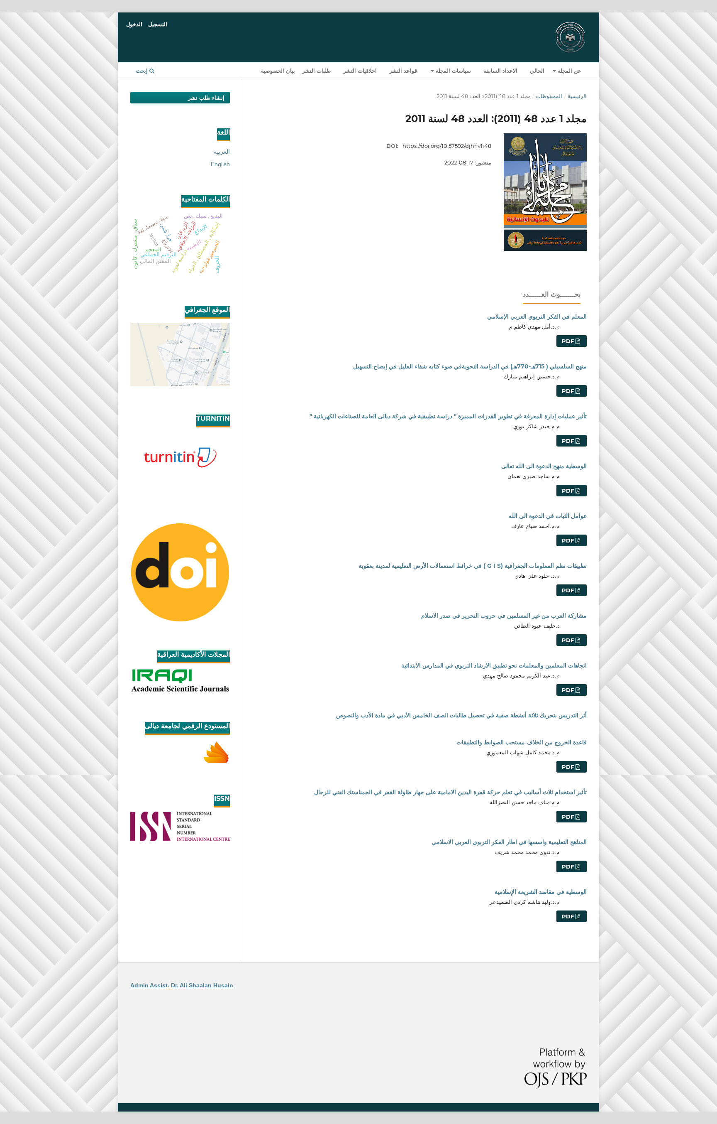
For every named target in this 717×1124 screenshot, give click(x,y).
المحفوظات (549, 96)
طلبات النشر (316, 70)
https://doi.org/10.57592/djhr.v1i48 (446, 145)
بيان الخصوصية (278, 70)
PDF (569, 341)
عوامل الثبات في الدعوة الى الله (548, 516)
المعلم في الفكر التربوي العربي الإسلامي (537, 316)
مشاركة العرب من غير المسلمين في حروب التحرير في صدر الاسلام (504, 615)
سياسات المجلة (452, 70)
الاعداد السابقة (500, 70)
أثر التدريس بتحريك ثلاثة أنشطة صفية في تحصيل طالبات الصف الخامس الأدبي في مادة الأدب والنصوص (461, 715)
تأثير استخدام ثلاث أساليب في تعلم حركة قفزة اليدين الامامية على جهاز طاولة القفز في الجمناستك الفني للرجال (450, 792)
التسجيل (157, 24)
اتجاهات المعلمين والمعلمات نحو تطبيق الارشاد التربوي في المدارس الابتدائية (494, 665)
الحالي (537, 70)
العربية (222, 151)
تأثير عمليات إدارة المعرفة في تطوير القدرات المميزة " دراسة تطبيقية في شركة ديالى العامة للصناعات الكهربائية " (448, 416)
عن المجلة (568, 70)
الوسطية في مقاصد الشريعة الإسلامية (541, 892)
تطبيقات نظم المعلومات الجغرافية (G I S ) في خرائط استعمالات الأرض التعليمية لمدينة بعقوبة (472, 565)
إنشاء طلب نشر (206, 97)
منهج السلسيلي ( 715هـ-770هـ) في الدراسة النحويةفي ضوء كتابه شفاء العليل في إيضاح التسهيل (470, 366)
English (220, 164)
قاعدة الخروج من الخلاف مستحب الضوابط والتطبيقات (521, 742)
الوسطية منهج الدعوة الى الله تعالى (544, 466)
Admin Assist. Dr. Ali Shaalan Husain (181, 985)
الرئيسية (577, 96)
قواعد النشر (403, 70)
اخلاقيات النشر (360, 70)
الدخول (134, 24)
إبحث (142, 70)
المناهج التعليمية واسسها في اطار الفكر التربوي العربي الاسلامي (509, 842)
